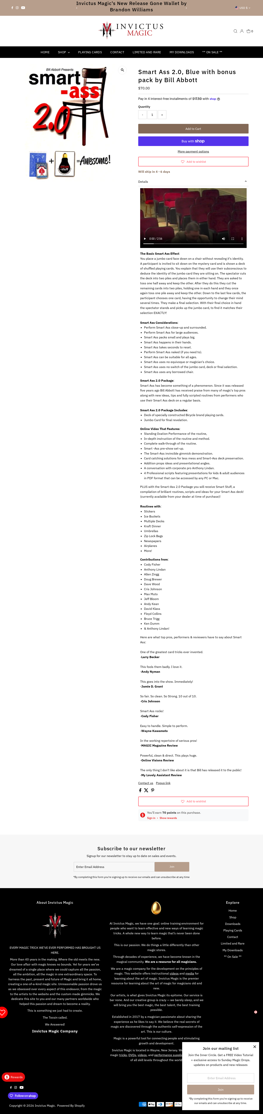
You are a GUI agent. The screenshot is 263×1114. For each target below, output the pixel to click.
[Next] (186, 8)
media (189, 973)
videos (174, 973)
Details (143, 182)
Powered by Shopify (71, 1105)
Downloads (232, 924)
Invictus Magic (45, 1105)
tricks (123, 1055)
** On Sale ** (212, 52)
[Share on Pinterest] (152, 791)
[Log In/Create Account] (242, 31)
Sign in (151, 818)
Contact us (145, 782)
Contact (117, 52)
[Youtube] (23, 8)
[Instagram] (17, 8)
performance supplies (169, 1055)
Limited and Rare (147, 52)
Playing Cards (90, 52)
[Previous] (77, 8)
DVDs (132, 1055)
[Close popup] (254, 1046)
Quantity (144, 106)
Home (45, 52)
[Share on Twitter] (146, 791)
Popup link (163, 782)
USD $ (244, 8)
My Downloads (182, 52)
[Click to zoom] (122, 70)
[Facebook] (12, 8)
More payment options (193, 151)
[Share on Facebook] (140, 791)
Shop (62, 52)
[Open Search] (235, 31)
